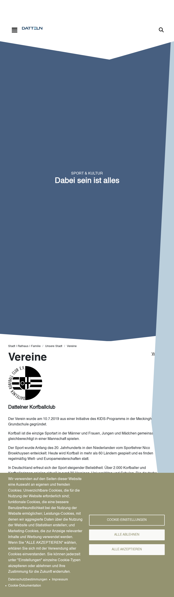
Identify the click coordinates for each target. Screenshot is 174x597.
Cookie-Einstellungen (127, 520)
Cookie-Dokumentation (24, 585)
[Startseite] (34, 28)
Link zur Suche (161, 29)
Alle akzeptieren (127, 549)
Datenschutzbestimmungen (27, 579)
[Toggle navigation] (14, 30)
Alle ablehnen (126, 534)
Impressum (60, 579)
